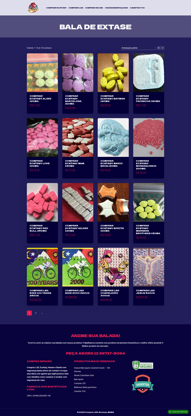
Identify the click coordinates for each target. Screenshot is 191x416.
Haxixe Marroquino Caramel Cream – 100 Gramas (92, 370)
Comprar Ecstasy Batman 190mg (112, 98)
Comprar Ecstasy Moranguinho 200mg (146, 164)
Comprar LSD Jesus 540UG (145, 291)
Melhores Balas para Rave (85, 387)
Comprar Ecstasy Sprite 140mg (112, 228)
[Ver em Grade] (158, 48)
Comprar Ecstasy (56, 8)
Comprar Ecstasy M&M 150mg (74, 163)
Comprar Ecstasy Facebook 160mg (148, 98)
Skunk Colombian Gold (84, 375)
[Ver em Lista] (162, 48)
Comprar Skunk (94, 8)
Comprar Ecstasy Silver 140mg (76, 228)
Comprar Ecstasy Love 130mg (40, 163)
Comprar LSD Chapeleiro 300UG (109, 293)
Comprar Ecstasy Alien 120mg (40, 98)
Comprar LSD (76, 8)
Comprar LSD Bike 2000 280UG (77, 291)
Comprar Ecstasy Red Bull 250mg (39, 228)
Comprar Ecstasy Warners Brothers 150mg (148, 229)
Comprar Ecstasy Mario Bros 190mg (111, 163)
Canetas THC (137, 8)
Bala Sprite (78, 379)
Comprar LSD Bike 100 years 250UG (40, 293)
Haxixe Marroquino (116, 8)
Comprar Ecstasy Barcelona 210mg (73, 99)
